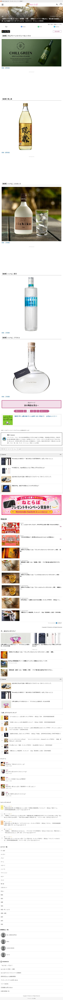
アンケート (3, 758)
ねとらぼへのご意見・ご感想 (8, 969)
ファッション (4, 872)
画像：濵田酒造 (6, 68)
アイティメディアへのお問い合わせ (9, 980)
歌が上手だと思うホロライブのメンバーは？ (16, 771)
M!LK (8, 941)
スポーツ (3, 865)
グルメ (2, 858)
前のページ (19, 411)
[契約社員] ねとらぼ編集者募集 (8, 976)
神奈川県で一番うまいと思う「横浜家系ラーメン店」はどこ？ (21, 786)
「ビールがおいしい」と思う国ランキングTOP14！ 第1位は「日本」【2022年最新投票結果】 (32, 716)
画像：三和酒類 (6, 242)
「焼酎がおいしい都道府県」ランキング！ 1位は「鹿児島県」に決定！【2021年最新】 (30, 750)
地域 (2, 906)
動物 (2, 894)
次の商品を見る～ (31, 405)
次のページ (44, 411)
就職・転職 (3, 913)
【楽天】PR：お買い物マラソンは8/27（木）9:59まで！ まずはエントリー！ (35, 416)
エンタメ (3, 854)
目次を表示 (57, 31)
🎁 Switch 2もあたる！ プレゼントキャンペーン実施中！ (11, 1)
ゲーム (2, 861)
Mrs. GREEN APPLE (12, 935)
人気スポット (4, 887)
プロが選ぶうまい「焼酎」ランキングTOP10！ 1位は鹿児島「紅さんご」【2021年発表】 (31, 745)
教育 (2, 917)
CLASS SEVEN (10, 948)
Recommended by (52, 622)
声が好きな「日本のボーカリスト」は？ (15, 764)
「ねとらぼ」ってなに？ (7, 965)
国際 (2, 902)
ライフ (2, 880)
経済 (2, 920)
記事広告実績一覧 (5, 991)
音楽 (2, 924)
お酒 (2, 16)
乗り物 (2, 883)
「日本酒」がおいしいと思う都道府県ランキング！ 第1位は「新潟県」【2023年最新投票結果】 (32, 722)
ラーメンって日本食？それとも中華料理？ (16, 779)
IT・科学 (3, 850)
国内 (2, 898)
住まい (2, 891)
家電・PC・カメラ (5, 909)
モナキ (8, 954)
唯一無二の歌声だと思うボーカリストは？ (16, 794)
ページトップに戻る (31, 998)
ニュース (3, 869)
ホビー (2, 876)
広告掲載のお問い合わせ (7, 987)
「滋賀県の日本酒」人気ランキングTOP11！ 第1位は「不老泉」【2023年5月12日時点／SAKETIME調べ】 (35, 733)
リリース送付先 (4, 983)
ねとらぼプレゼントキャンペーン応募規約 (11, 972)
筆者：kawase (11, 435)
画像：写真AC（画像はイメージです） (55, 24)
